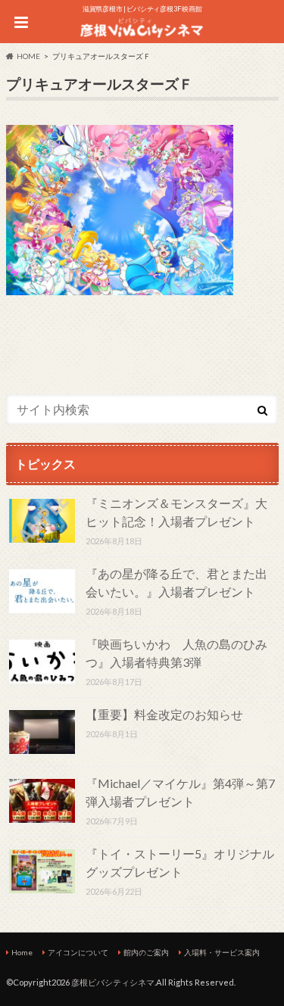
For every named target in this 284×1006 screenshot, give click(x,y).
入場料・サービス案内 (222, 952)
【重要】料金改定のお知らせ (164, 714)
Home (22, 952)
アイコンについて (78, 952)
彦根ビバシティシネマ (112, 982)
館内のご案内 (146, 952)
